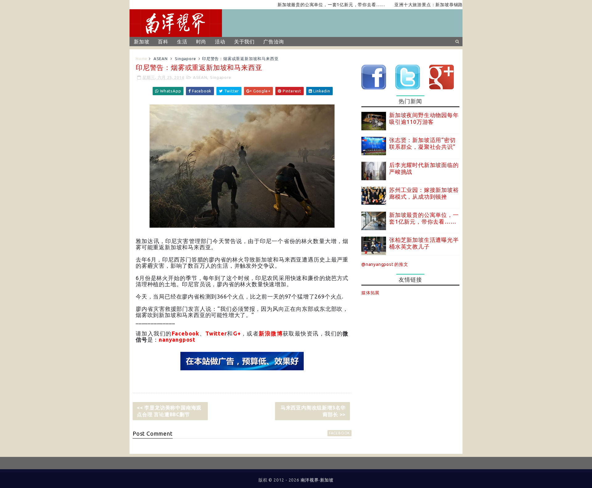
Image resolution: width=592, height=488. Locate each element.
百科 (163, 41)
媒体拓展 (370, 292)
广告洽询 (273, 41)
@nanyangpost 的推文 (384, 264)
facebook (339, 433)
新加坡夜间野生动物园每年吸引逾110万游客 (424, 118)
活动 (220, 41)
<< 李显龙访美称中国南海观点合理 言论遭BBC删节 (169, 411)
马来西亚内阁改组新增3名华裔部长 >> (313, 411)
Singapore (185, 58)
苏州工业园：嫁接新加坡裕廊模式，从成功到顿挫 (424, 193)
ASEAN (161, 58)
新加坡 (141, 41)
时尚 (201, 41)
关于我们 (244, 41)
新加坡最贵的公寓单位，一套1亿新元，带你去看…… (318, 4)
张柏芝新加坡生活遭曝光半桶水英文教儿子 (424, 243)
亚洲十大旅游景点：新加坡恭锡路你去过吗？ (426, 4)
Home (141, 58)
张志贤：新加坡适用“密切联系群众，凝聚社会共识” (422, 143)
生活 (182, 41)
